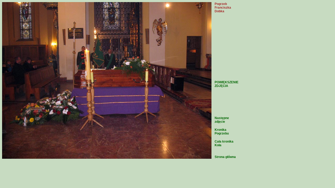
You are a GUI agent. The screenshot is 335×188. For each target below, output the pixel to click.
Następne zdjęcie (222, 120)
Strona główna (225, 157)
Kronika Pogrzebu (222, 131)
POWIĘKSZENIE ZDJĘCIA (226, 84)
